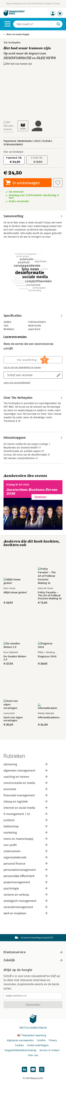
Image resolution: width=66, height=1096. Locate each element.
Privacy (53, 1040)
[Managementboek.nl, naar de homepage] (14, 15)
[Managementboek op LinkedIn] (24, 1069)
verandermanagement (18, 907)
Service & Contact (49, 1050)
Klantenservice (15, 952)
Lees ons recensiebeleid (17, 382)
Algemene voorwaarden (20, 1040)
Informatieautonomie (50, 717)
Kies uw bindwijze (13, 151)
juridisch (9, 820)
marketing (10, 832)
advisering (10, 764)
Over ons (33, 1055)
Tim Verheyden (12, 42)
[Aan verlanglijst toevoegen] (57, 182)
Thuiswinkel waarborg (33, 1035)
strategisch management (20, 901)
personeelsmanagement (20, 870)
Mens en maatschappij (18, 34)
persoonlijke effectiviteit (19, 876)
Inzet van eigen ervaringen (13, 719)
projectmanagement (17, 882)
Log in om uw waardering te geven (22, 367)
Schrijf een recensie (20, 375)
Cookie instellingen (38, 1045)
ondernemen (12, 851)
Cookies (19, 1045)
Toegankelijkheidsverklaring (20, 1050)
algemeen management (19, 770)
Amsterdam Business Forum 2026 (32, 491)
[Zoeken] (58, 24)
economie (10, 789)
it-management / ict (17, 814)
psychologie (11, 888)
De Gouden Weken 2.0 (15, 658)
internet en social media (19, 807)
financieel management (19, 795)
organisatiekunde (15, 857)
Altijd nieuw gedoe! (15, 592)
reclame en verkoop (16, 894)
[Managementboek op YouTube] (33, 1069)
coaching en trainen (16, 776)
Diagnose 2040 (47, 656)
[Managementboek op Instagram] (41, 1069)
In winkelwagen (26, 182)
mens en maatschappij (18, 838)
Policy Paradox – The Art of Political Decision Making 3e (50, 595)
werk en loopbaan (15, 913)
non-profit (10, 845)
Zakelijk (9, 960)
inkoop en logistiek (16, 801)
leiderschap (11, 826)
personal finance (14, 863)
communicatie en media (19, 783)
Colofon (41, 1040)
